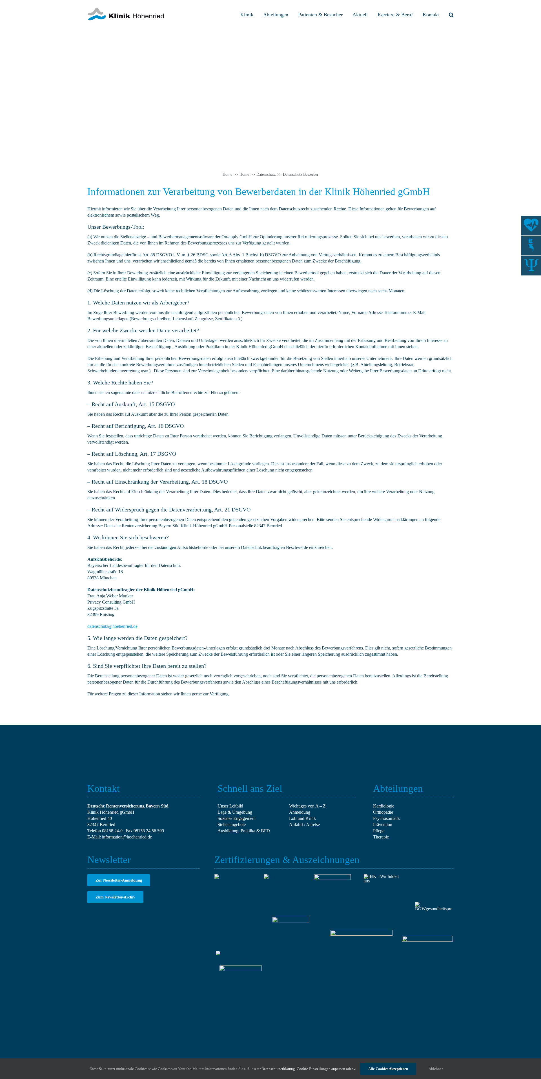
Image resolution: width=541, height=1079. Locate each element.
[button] (451, 14)
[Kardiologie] (531, 225)
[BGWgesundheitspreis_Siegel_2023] (433, 904)
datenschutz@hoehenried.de (112, 626)
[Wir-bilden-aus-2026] (382, 876)
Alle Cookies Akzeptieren (388, 1069)
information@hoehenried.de (127, 837)
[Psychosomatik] (531, 265)
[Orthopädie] (531, 245)
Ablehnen (436, 1069)
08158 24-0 (112, 830)
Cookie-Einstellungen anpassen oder (325, 1069)
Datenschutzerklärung (278, 1069)
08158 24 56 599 (149, 830)
